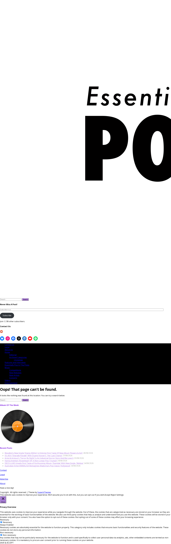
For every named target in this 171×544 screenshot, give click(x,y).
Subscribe (7, 315)
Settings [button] (120, 495)
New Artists (14, 375)
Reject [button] (113, 495)
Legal (7, 347)
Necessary (7, 522)
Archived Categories (18, 357)
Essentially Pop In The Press (17, 365)
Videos (7, 380)
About (2, 483)
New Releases (15, 372)
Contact (3, 470)
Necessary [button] (4, 519)
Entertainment (11, 383)
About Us (9, 349)
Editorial (13, 355)
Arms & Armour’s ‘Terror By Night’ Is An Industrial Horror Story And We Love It (39, 458)
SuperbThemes (44, 492)
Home (7, 352)
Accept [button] (107, 495)
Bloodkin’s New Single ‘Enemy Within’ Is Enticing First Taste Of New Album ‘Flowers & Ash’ (44, 453)
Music (7, 367)
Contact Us (9, 344)
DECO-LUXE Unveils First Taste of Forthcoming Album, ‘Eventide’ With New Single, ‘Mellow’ (44, 463)
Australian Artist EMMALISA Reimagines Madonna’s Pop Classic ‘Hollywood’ (37, 466)
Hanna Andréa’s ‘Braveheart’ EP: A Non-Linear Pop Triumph (31, 460)
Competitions (15, 370)
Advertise (4, 479)
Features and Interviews (15, 362)
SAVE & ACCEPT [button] (7, 542)
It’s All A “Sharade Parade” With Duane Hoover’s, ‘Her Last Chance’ (33, 455)
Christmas (18, 360)
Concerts (13, 378)
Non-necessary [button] (6, 532)
